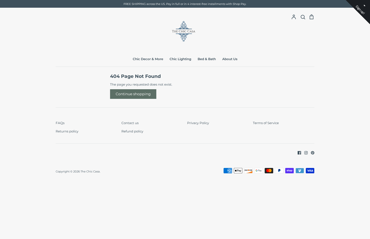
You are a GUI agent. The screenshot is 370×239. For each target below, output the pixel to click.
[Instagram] (304, 152)
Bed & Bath (207, 59)
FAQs (60, 123)
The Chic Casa (90, 171)
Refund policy (132, 131)
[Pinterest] (311, 152)
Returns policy (67, 131)
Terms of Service (266, 123)
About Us (229, 59)
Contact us (130, 123)
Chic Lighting (180, 59)
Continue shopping (133, 94)
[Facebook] (297, 152)
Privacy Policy (198, 123)
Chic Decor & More (148, 59)
